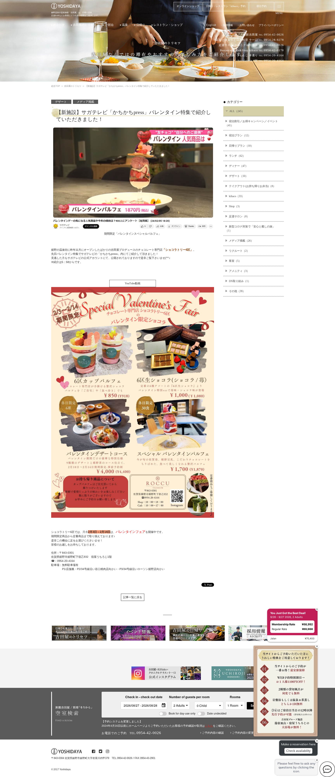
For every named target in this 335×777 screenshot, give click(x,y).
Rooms (235, 697)
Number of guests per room (180, 697)
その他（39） (237, 291)
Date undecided (216, 713)
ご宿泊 (109, 24)
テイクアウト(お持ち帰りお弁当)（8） (252, 186)
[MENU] (279, 6)
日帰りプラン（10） (241, 145)
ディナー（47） (238, 165)
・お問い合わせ (246, 25)
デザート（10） (238, 176)
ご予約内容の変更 (242, 732)
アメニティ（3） (239, 270)
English (211, 24)
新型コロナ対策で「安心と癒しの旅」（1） (250, 228)
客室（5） (235, 260)
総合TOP (58, 24)
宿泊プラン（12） (240, 135)
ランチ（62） (237, 155)
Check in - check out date (143, 697)
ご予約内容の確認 (212, 732)
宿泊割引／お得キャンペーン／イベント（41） (251, 123)
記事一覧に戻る (132, 597)
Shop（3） (235, 206)
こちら (209, 725)
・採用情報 (226, 25)
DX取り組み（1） (239, 281)
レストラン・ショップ (168, 24)
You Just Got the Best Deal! (288, 613)
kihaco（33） (236, 196)
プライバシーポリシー (271, 25)
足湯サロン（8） (239, 216)
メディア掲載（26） (241, 240)
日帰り (140, 24)
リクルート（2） (239, 250)
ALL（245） (236, 111)
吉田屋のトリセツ (84, 24)
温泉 (125, 24)
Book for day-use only (182, 713)
